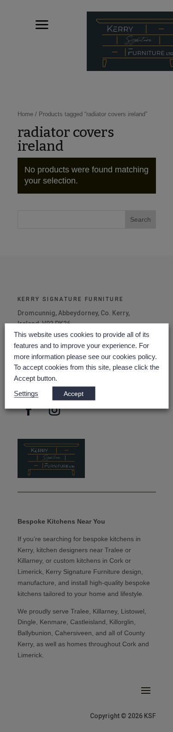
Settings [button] (26, 393)
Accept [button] (74, 393)
